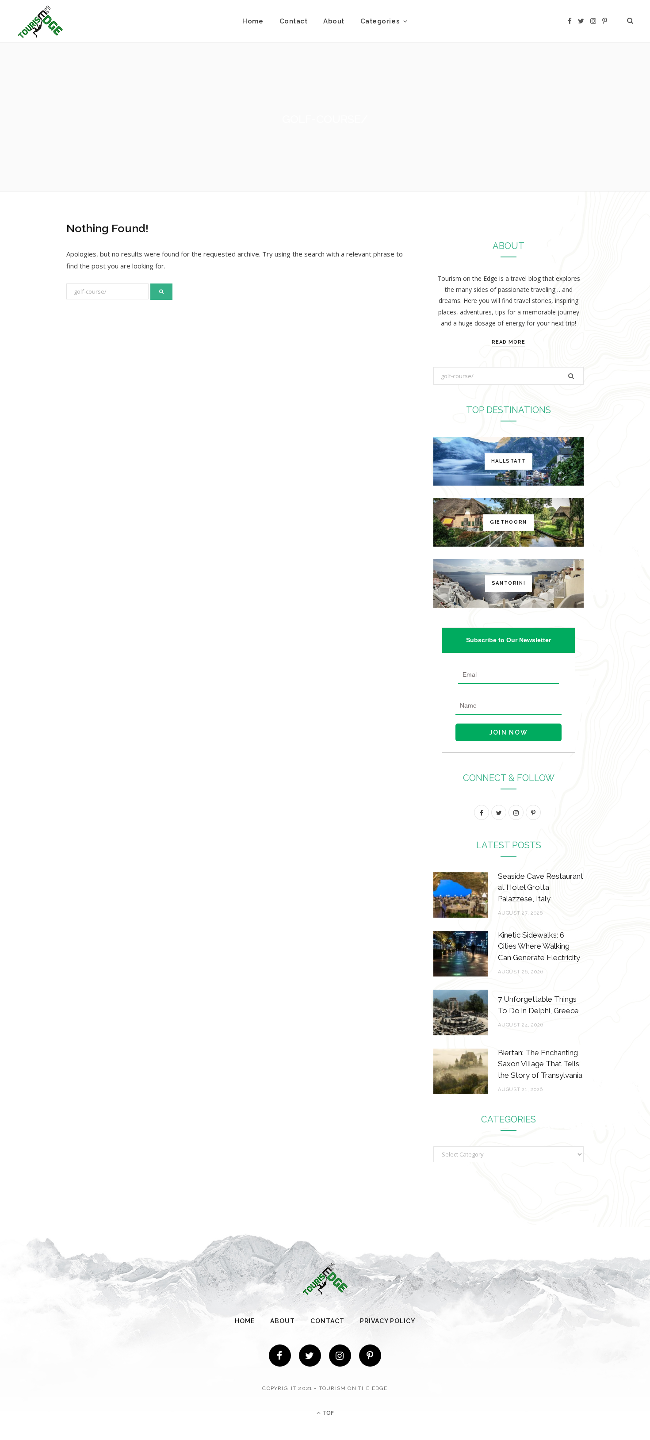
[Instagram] (340, 1355)
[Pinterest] (370, 1355)
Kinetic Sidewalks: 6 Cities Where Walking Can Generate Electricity (539, 946)
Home (252, 21)
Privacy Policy (387, 1321)
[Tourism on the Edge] (40, 21)
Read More (508, 342)
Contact (293, 21)
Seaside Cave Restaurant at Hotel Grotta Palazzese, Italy (540, 888)
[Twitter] (310, 1355)
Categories (380, 21)
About (333, 21)
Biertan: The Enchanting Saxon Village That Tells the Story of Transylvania (540, 1064)
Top (327, 1413)
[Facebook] (280, 1355)
